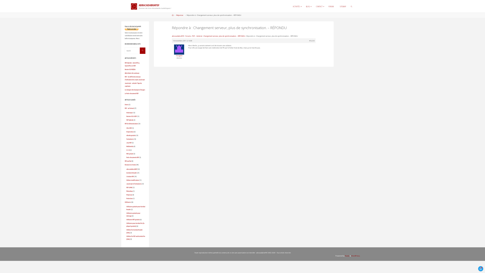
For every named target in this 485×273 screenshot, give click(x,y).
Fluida (347, 256)
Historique (129, 112)
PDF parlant (129, 154)
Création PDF (130, 176)
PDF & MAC (129, 187)
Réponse (179, 15)
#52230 (312, 41)
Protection (129, 198)
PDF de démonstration (131, 123)
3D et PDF (129, 128)
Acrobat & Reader (131, 173)
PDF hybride (129, 120)
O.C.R (128, 150)
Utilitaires (128, 202)
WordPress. (355, 256)
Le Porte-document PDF (132, 93)
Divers (126, 104)
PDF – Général (197, 36)
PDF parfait (128, 161)
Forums (188, 36)
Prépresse (129, 195)
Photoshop (129, 191)
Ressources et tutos (130, 165)
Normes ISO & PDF (131, 116)
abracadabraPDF (178, 36)
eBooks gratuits (131, 135)
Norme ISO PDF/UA (130, 69)
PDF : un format (129, 108)
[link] (351, 6)
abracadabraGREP (131, 169)
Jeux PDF (129, 143)
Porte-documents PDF (132, 157)
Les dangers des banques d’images (135, 90)
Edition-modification (132, 180)
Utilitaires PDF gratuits (133, 219)
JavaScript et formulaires (133, 184)
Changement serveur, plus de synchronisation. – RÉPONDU (224, 36)
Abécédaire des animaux (132, 73)
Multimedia (129, 146)
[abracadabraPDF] (134, 6)
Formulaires (130, 139)
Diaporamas (130, 132)
